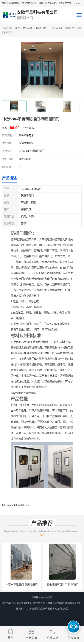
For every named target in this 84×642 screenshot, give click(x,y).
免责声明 (43, 609)
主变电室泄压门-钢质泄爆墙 (21, 584)
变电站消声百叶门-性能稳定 (62, 584)
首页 (17, 28)
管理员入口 (53, 609)
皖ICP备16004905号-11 (34, 603)
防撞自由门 (42, 28)
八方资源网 (32, 609)
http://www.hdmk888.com (15, 505)
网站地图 (63, 609)
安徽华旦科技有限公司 (56, 603)
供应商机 (28, 28)
